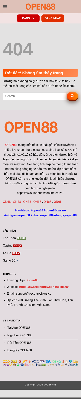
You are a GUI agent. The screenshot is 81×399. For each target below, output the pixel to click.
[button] (5, 6)
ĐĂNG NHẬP (53, 18)
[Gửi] (72, 96)
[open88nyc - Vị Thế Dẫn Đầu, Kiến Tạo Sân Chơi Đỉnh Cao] (40, 6)
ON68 (7, 201)
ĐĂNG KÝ (28, 18)
